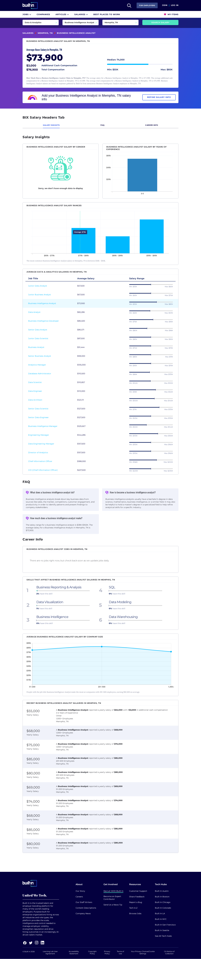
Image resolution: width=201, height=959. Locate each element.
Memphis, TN (45, 33)
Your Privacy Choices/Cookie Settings (143, 952)
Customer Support (138, 891)
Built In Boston (162, 896)
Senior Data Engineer (38, 417)
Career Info (151, 125)
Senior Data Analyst (37, 329)
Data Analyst (34, 312)
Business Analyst (36, 347)
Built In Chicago (162, 902)
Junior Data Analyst (37, 286)
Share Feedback (136, 896)
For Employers (147, 5)
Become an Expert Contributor (112, 897)
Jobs (26, 14)
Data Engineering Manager (41, 443)
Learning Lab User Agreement (50, 952)
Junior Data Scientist (38, 338)
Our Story (80, 891)
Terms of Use (120, 952)
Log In (174, 5)
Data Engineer (35, 391)
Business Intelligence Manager (42, 426)
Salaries (80, 14)
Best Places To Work (106, 14)
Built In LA (160, 913)
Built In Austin (162, 891)
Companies (43, 14)
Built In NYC (161, 919)
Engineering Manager (38, 435)
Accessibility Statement (74, 952)
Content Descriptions (86, 908)
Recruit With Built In (113, 891)
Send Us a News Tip (113, 904)
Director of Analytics (38, 452)
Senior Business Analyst (39, 356)
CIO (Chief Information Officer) (43, 470)
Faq (102, 125)
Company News (83, 913)
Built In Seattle (162, 930)
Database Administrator (39, 373)
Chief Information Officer (40, 461)
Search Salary (160, 22)
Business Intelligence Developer (43, 321)
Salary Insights (51, 125)
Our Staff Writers (84, 902)
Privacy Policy (107, 952)
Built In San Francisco (165, 924)
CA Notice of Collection (169, 952)
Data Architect (35, 400)
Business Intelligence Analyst (42, 303)
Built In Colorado (163, 908)
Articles (61, 14)
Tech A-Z (133, 908)
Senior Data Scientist (38, 408)
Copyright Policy (92, 952)
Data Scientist (35, 382)
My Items (172, 14)
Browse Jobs (135, 913)
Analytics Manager (37, 365)
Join (164, 5)
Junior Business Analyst (39, 294)
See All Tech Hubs (163, 936)
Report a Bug (135, 902)
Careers (79, 896)
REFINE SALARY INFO (159, 97)
